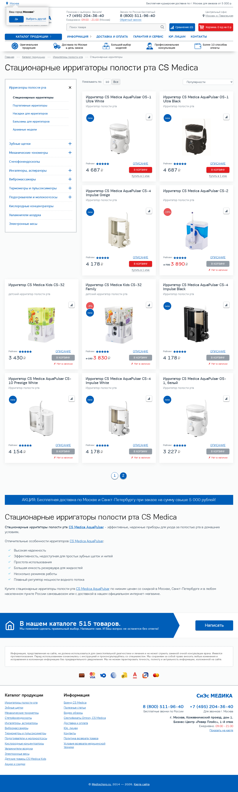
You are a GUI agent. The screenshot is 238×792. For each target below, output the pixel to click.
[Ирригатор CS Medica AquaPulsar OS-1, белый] (196, 418)
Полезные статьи (75, 707)
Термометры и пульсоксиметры (33, 188)
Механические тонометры (28, 153)
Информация (77, 37)
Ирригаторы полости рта (27, 87)
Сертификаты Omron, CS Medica (85, 718)
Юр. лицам (177, 37)
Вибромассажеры (22, 179)
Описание (140, 163)
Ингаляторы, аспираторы (27, 170)
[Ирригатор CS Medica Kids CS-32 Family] (119, 325)
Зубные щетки (19, 144)
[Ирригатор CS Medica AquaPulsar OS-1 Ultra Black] (196, 137)
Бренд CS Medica (75, 702)
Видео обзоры (73, 713)
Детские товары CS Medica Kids (25, 759)
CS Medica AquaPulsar (86, 527)
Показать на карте (221, 730)
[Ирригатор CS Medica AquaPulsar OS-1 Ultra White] (119, 137)
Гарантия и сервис (148, 37)
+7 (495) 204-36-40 (85, 16)
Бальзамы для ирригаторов (31, 121)
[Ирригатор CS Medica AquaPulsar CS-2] (196, 231)
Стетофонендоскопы (24, 162)
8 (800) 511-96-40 (137, 16)
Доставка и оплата (112, 37)
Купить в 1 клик (140, 176)
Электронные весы (23, 224)
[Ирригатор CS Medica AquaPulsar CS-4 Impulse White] (119, 418)
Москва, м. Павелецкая (219, 15)
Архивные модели (25, 129)
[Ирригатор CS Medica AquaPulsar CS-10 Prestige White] (42, 418)
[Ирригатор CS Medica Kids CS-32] (42, 325)
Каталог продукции (32, 37)
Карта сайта (141, 784)
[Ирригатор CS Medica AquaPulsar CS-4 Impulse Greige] (119, 231)
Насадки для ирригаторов (30, 113)
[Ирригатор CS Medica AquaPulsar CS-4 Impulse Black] (196, 325)
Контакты (199, 37)
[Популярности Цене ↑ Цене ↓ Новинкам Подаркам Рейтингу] (208, 82)
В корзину (140, 169)
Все (115, 82)
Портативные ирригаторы (30, 105)
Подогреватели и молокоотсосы (33, 197)
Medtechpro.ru (101, 784)
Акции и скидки (15, 764)
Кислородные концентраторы (31, 206)
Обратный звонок (130, 19)
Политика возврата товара (81, 738)
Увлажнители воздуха (25, 215)
